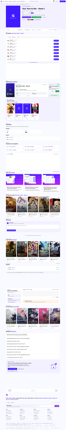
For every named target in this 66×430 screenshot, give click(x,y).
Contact (33, 423)
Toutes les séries (8, 419)
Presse (30, 423)
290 (19, 216)
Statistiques (24, 423)
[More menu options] (27, 1)
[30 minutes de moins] (50, 91)
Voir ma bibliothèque (54, 95)
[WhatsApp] (55, 30)
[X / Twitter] (52, 30)
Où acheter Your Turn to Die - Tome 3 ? (13, 341)
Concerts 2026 (49, 416)
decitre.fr (13, 269)
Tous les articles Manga (56, 171)
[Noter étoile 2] (11, 29)
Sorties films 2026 (8, 410)
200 (43, 216)
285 (41, 216)
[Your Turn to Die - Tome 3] (19, 111)
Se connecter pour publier (11, 230)
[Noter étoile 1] (9, 29)
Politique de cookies (23, 424)
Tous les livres (35, 419)
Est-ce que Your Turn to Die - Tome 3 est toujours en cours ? (17, 349)
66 (21, 216)
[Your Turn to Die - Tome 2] (11, 111)
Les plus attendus (36, 418)
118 (8, 216)
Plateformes (14, 37)
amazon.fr (13, 267)
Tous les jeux (21, 413)
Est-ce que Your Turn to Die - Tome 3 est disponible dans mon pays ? (18, 354)
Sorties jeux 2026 (22, 410)
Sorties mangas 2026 (37, 410)
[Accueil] (1, 1)
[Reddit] (57, 30)
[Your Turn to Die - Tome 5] (35, 111)
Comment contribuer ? (12, 423)
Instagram (12, 402)
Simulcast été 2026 (22, 416)
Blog (27, 423)
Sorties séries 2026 (8, 416)
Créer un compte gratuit (12, 368)
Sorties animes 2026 (23, 418)
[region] (33, 111)
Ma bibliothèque (44, 84)
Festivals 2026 (49, 418)
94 (32, 216)
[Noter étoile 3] (12, 29)
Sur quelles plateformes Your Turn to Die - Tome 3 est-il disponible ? (18, 338)
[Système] (56, 428)
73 (10, 216)
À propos (7, 423)
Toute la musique (49, 413)
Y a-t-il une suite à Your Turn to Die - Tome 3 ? (14, 357)
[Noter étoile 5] (14, 29)
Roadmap (18, 423)
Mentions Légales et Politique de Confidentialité (13, 424)
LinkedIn (8, 402)
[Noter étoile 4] (13, 29)
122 (30, 216)
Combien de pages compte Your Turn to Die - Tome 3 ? (16, 343)
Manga (32, 6)
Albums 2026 (49, 410)
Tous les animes (22, 419)
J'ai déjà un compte (21, 368)
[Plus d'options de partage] (58, 30)
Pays (18, 37)
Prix (21, 423)
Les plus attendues (8, 418)
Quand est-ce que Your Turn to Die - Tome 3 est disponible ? (17, 334)
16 (51, 216)
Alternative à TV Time (38, 423)
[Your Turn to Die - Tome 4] (27, 111)
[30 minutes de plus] (54, 91)
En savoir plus (41, 272)
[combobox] (40, 1)
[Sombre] (59, 428)
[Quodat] (7, 395)
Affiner (10, 37)
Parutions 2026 (36, 416)
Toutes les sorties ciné (9, 413)
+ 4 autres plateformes (37, 19)
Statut (28, 424)
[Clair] (57, 428)
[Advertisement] (33, 71)
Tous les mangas (36, 413)
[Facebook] (53, 30)
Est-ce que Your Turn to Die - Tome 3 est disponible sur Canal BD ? (18, 346)
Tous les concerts (49, 419)
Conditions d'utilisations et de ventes (47, 423)
